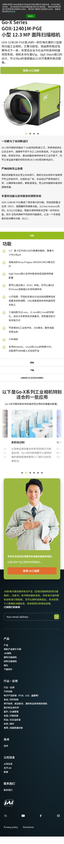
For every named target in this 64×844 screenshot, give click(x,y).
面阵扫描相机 (10, 657)
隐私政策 (11, 11)
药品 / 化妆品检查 (12, 719)
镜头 (6, 665)
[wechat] (5, 816)
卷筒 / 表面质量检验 (13, 727)
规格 (32, 362)
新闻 (6, 771)
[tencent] (41, 816)
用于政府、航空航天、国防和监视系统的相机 (25, 703)
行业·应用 (11, 681)
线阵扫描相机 (10, 661)
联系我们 (9, 783)
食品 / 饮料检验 (11, 699)
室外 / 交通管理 (11, 711)
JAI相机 (7, 653)
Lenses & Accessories (32, 377)
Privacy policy (11, 827)
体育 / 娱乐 (9, 723)
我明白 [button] (31, 16)
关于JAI (7, 767)
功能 (32, 235)
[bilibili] (58, 816)
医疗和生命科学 (11, 707)
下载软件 (8, 669)
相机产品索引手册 (12, 649)
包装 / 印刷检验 (11, 715)
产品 (6, 638)
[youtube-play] (23, 816)
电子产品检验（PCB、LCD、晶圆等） (22, 695)
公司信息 (9, 757)
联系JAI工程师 (31, 70)
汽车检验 (8, 691)
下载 (32, 370)
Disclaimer (28, 827)
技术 (6, 739)
